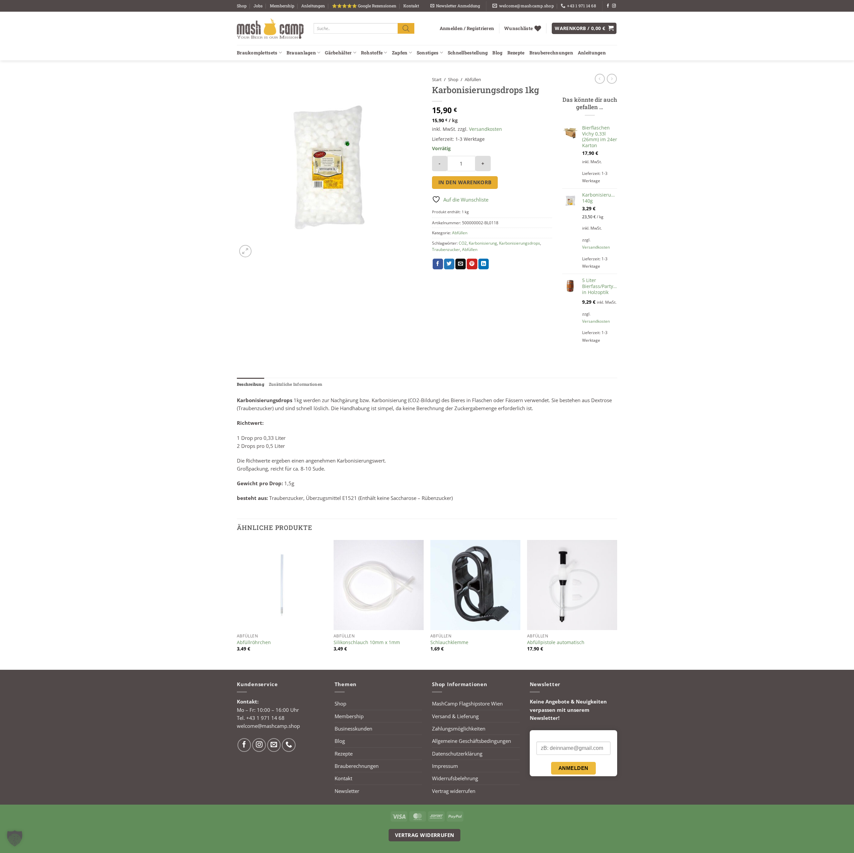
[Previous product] (612, 79)
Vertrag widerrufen (453, 791)
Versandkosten (485, 129)
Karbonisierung (483, 243)
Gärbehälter (338, 53)
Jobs (258, 5)
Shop (242, 5)
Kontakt (411, 5)
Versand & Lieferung (455, 716)
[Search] (406, 28)
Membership (282, 5)
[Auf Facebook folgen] (608, 6)
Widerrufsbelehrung (455, 778)
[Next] (617, 604)
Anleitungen (313, 5)
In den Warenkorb (465, 182)
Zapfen (400, 53)
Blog (497, 53)
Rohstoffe (372, 53)
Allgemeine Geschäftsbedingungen (471, 741)
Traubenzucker (446, 249)
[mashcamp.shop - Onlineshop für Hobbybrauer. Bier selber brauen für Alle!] (270, 28)
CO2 (463, 243)
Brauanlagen (301, 53)
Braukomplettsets (257, 53)
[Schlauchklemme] (475, 585)
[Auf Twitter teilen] (449, 264)
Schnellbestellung (468, 53)
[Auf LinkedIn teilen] (483, 264)
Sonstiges (427, 53)
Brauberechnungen (551, 53)
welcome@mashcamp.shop (268, 726)
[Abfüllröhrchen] (282, 585)
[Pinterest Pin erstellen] (472, 264)
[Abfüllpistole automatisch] (572, 585)
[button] (455, 6)
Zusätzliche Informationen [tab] (295, 384)
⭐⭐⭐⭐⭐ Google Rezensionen (364, 5)
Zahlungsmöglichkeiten (458, 728)
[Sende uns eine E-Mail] (274, 745)
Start (437, 79)
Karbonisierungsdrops (519, 243)
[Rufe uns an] (289, 745)
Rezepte (516, 53)
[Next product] (600, 79)
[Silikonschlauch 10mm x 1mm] (379, 585)
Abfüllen (473, 79)
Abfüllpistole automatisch (555, 642)
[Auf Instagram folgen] (614, 6)
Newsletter (347, 791)
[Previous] (237, 604)
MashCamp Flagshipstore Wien (467, 703)
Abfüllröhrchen (254, 642)
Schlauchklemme (449, 642)
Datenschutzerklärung (457, 753)
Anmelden (573, 768)
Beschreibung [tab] (250, 384)
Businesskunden (353, 728)
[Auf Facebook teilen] (438, 264)
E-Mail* (544, 736)
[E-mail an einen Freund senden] (460, 264)
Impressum (445, 766)
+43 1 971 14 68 (265, 718)
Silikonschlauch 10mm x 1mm (367, 642)
